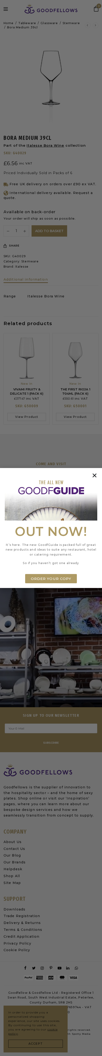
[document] (51, 528)
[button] (94, 475)
